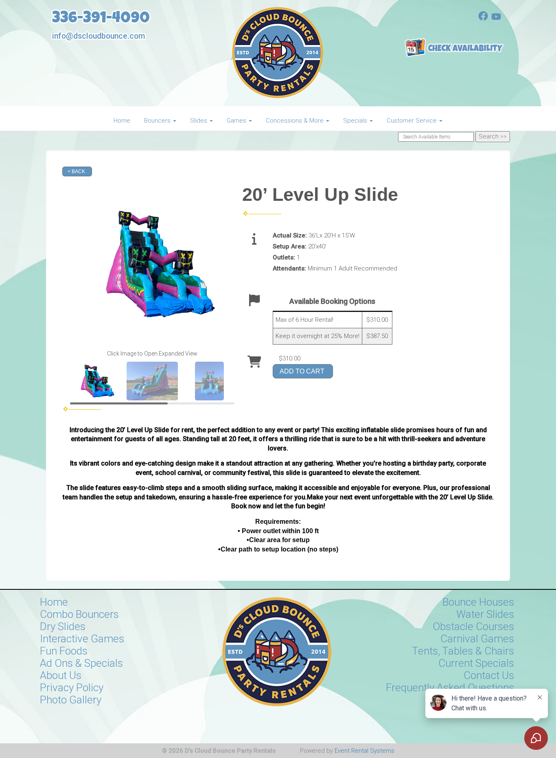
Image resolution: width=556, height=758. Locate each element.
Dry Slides (62, 626)
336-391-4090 (101, 19)
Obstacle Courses (473, 626)
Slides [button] (199, 120)
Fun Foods (64, 651)
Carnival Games (477, 639)
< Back (76, 171)
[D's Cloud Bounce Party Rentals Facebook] (483, 18)
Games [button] (237, 120)
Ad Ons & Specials (81, 663)
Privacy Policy (71, 687)
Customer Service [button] (412, 120)
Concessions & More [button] (295, 120)
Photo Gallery (70, 700)
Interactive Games (82, 639)
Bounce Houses (478, 602)
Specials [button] (356, 120)
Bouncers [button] (158, 120)
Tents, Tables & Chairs (463, 651)
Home (122, 120)
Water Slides (485, 614)
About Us (60, 675)
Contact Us (489, 675)
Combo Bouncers (79, 614)
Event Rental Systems (364, 750)
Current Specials (476, 663)
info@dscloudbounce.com (98, 36)
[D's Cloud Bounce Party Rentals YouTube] (496, 18)
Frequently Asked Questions (450, 687)
